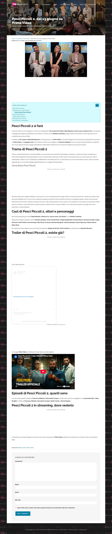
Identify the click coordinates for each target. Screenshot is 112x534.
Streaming (19, 38)
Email (17, 492)
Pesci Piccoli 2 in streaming (20, 120)
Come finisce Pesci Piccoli (23, 112)
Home (13, 38)
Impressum (82, 529)
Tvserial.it (20, 4)
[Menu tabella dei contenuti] (97, 105)
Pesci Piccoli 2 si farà (18, 108)
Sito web (17, 500)
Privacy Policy (73, 529)
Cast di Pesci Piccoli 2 (19, 114)
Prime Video (26, 38)
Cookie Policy (63, 529)
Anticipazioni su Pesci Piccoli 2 (21, 110)
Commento (19, 461)
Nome (17, 484)
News (20, 447)
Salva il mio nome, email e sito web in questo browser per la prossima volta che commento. (46, 508)
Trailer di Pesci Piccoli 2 (19, 116)
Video (32, 447)
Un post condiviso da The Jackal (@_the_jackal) (33, 321)
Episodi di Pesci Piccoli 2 (19, 118)
